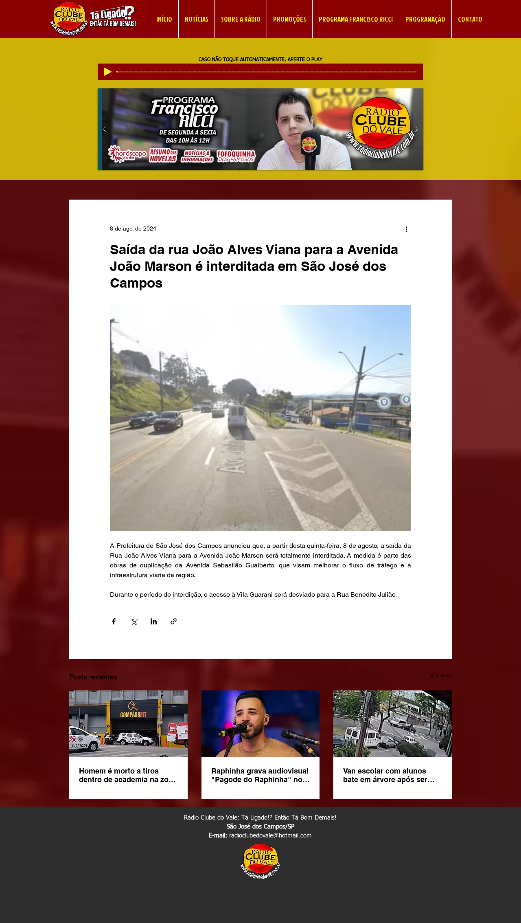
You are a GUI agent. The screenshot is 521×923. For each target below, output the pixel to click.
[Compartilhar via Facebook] (114, 621)
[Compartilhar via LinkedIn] (154, 621)
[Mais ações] (406, 229)
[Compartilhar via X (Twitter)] (134, 621)
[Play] (108, 72)
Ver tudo (441, 675)
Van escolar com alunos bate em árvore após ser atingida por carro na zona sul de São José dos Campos (389, 775)
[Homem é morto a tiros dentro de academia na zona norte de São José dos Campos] (128, 723)
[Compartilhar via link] (173, 621)
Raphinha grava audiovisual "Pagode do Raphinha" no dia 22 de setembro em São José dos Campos (260, 775)
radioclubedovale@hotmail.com (270, 836)
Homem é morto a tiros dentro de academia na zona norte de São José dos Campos (128, 775)
